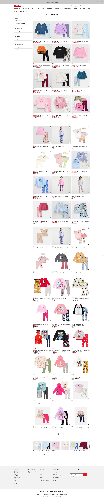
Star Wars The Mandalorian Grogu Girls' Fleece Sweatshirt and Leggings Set (41, 377)
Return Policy (16, 475)
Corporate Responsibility (57, 475)
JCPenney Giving (56, 477)
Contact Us (16, 474)
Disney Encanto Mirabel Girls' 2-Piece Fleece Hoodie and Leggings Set (79, 377)
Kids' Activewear (28, 464)
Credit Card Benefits (30, 472)
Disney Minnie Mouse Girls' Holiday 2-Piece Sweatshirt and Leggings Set (81, 351)
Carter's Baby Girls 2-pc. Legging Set (78, 90)
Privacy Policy (39, 494)
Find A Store (42, 469)
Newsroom (55, 474)
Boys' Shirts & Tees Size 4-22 (35, 464)
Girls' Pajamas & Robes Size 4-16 (45, 464)
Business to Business (56, 469)
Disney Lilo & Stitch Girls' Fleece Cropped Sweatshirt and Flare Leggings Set (61, 351)
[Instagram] (43, 492)
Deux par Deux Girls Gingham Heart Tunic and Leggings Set (80, 428)
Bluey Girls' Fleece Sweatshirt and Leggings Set (80, 273)
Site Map (54, 480)
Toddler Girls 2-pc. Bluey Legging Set (60, 221)
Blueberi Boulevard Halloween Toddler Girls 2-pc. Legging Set (41, 66)
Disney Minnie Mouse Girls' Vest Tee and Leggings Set (41, 299)
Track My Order (16, 469)
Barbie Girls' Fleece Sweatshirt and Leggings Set (40, 325)
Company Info (55, 472)
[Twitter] (41, 492)
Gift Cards (15, 481)
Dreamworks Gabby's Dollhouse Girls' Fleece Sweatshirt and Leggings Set (79, 325)
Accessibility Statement (63, 494)
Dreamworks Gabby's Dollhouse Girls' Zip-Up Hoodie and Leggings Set (61, 402)
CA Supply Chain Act (55, 494)
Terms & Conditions (45, 496)
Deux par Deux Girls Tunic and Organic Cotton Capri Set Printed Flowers (41, 428)
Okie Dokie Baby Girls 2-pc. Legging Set (40, 41)
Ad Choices (50, 496)
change (27, 24)
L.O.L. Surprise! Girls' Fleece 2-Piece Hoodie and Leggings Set (61, 428)
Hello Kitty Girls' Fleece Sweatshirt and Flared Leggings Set (60, 273)
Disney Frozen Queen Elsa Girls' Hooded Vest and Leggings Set (41, 402)
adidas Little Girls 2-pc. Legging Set (58, 146)
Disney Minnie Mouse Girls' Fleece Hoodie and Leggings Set (42, 351)
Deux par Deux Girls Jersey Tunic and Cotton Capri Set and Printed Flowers (79, 402)
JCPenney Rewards (17, 472)
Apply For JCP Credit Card (31, 471)
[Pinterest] (48, 492)
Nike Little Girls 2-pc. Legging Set (40, 146)
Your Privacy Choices (46, 494)
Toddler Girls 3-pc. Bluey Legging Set (79, 171)
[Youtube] (50, 492)
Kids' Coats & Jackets (23, 464)
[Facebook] (46, 492)
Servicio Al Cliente (17, 484)
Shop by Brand (55, 478)
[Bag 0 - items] (89, 6)
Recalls (15, 480)
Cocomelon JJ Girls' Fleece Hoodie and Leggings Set (60, 377)
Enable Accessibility (99, 1)
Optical (41, 477)
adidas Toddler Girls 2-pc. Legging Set (60, 196)
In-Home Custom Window (44, 480)
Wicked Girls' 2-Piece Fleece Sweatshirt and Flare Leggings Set (80, 299)
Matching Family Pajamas (54, 464)
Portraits (41, 475)
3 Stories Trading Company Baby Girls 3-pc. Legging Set (79, 147)
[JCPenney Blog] (52, 492)
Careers (54, 471)
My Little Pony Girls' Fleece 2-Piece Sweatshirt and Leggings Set (59, 299)
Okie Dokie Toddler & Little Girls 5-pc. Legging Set (79, 116)
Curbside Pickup (43, 471)
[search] (69, 6)
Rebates (15, 483)
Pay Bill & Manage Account (31, 469)
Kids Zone (41, 478)
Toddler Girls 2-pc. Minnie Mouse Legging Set (80, 222)
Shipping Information (17, 477)
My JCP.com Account (17, 471)
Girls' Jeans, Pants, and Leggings (64, 464)
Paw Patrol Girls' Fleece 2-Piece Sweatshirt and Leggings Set (61, 325)
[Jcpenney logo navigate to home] (17, 6)
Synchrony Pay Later (17, 478)
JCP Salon (41, 474)
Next (64, 433)
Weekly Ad (41, 472)
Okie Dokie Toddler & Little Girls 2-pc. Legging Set (41, 91)
